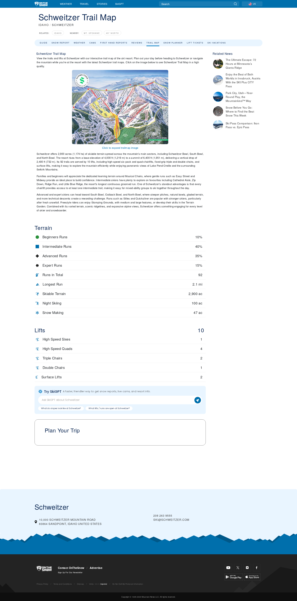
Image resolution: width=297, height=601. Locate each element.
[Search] (235, 3)
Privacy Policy (42, 584)
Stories (102, 3)
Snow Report (61, 42)
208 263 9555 (162, 515)
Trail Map (152, 42)
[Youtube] (228, 567)
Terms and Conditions (62, 584)
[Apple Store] (252, 576)
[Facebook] (256, 567)
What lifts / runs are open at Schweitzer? (109, 408)
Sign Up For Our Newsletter (70, 572)
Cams (92, 42)
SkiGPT (119, 3)
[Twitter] (237, 567)
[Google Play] (233, 576)
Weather (66, 3)
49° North (112, 33)
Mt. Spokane (92, 33)
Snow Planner (173, 42)
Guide (43, 42)
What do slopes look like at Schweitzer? (61, 408)
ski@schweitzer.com (171, 520)
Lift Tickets (195, 42)
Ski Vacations (216, 42)
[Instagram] (247, 567)
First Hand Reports (113, 42)
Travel (84, 3)
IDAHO (43, 25)
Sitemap (80, 584)
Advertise (96, 568)
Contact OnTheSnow (71, 568)
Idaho (58, 33)
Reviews (136, 42)
